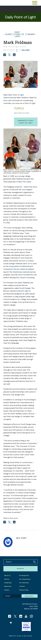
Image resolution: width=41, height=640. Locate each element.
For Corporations (25, 579)
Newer (31, 34)
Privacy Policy (23, 590)
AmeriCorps (17, 272)
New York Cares (24, 181)
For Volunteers (24, 583)
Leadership (8, 583)
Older (8, 34)
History (6, 579)
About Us (7, 575)
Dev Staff (26, 50)
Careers (6, 590)
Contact (22, 586)
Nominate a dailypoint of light (26, 122)
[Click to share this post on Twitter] (9, 55)
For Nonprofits (24, 575)
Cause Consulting (27, 277)
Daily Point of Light (19, 34)
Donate (20, 569)
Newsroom (7, 586)
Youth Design (25, 288)
